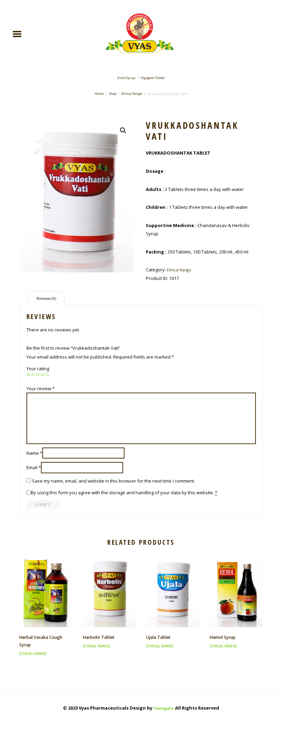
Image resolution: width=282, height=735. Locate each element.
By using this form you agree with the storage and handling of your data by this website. (124, 492)
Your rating (37, 368)
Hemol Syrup (223, 637)
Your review (40, 388)
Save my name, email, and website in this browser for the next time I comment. (113, 481)
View (46, 585)
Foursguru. (163, 708)
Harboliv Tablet (99, 637)
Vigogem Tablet (153, 78)
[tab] (46, 298)
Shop (112, 93)
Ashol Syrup (126, 78)
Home (99, 93)
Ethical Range (131, 93)
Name (34, 453)
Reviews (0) (46, 298)
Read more (46, 597)
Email (33, 467)
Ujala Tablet (158, 637)
